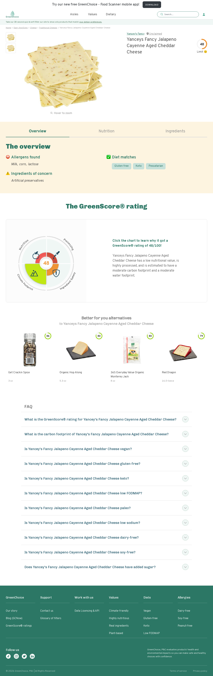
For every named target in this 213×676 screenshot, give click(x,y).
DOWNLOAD (151, 4)
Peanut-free (185, 626)
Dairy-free (184, 611)
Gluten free (121, 166)
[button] (178, 14)
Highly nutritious (119, 618)
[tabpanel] (106, 162)
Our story (11, 611)
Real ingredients (119, 626)
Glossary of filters (50, 618)
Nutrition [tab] (106, 131)
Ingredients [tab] (175, 131)
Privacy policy (200, 671)
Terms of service (178, 671)
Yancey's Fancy (135, 34)
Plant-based (116, 633)
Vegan (147, 611)
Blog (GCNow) (14, 618)
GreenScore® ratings (19, 626)
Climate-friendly (118, 611)
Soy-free (183, 618)
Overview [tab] (37, 131)
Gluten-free (150, 618)
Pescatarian (156, 166)
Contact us (46, 611)
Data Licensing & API (87, 611)
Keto (139, 166)
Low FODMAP (151, 633)
